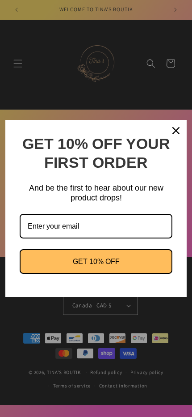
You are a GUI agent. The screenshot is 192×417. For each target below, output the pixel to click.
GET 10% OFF (96, 261)
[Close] (176, 130)
